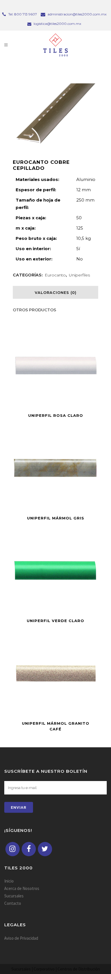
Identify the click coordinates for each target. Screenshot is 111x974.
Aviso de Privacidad (21, 938)
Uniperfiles (79, 275)
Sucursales (14, 896)
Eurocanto (55, 275)
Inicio (9, 881)
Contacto (12, 903)
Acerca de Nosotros (21, 888)
